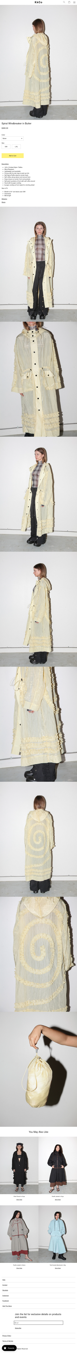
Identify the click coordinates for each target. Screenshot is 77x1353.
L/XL (16, 147)
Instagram (5, 1295)
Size (3, 143)
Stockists (5, 1290)
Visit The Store (7, 1306)
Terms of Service (7, 1341)
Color (3, 135)
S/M (6, 147)
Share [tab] (3, 202)
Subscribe (18, 1328)
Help (3, 1280)
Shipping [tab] (4, 199)
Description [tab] (5, 164)
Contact (4, 1285)
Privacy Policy (6, 1336)
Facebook (5, 1301)
